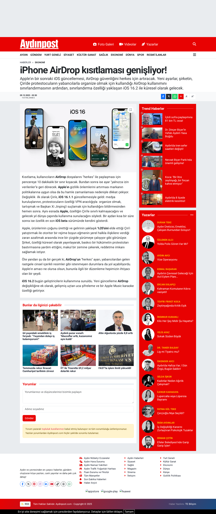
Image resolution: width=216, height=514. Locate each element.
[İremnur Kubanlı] (148, 318)
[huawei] (125, 491)
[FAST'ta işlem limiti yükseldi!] (116, 355)
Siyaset (131, 461)
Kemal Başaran (167, 269)
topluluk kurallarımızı (53, 429)
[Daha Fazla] (181, 96)
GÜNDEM (36, 54)
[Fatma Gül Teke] (148, 410)
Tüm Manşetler (92, 475)
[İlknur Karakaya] (148, 395)
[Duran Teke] (148, 226)
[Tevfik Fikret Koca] (148, 303)
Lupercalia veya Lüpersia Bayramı (171, 398)
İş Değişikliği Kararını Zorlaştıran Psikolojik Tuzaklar (175, 428)
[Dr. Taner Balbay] (148, 349)
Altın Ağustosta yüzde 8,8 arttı (116, 333)
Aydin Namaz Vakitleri (95, 465)
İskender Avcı (165, 361)
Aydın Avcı (163, 255)
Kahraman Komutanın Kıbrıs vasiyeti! (174, 290)
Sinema (131, 472)
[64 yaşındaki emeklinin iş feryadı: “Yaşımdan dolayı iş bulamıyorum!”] (40, 320)
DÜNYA (130, 54)
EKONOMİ (117, 54)
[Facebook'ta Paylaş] (163, 96)
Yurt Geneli (169, 458)
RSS (26, 504)
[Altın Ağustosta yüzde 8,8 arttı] (116, 320)
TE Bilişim (190, 504)
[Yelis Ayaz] (148, 334)
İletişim (131, 475)
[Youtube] (51, 484)
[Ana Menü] (194, 54)
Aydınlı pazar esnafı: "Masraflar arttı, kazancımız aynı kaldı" (76, 336)
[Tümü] (191, 215)
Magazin (131, 468)
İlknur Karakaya (167, 392)
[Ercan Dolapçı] (148, 288)
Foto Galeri (106, 44)
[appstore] (92, 491)
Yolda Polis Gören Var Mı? (172, 243)
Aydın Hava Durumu (94, 461)
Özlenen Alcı (165, 239)
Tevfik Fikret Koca (168, 301)
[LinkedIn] (46, 484)
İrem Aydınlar (166, 422)
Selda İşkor (164, 376)
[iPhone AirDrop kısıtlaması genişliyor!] (78, 138)
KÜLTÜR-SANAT (86, 54)
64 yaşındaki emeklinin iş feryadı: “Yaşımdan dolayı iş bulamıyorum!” (39, 336)
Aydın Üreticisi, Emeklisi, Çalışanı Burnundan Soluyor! (173, 228)
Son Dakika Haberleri (95, 479)
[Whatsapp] (69, 484)
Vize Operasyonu (167, 259)
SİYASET (69, 54)
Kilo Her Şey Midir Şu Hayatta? (175, 321)
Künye (166, 472)
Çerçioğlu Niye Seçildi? (170, 413)
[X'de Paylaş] (168, 96)
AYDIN (24, 54)
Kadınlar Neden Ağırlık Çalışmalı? (170, 382)
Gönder (29, 418)
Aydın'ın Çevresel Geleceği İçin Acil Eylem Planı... (175, 275)
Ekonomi (40, 62)
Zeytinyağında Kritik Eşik (171, 305)
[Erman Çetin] (148, 441)
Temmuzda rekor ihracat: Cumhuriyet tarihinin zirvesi (38, 370)
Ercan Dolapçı (166, 284)
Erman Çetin (165, 438)
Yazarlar (152, 44)
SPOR (140, 54)
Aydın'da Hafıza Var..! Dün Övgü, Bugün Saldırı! (172, 367)
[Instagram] (40, 484)
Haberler (25, 62)
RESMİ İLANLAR (156, 54)
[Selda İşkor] (148, 380)
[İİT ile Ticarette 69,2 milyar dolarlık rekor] (78, 355)
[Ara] (194, 44)
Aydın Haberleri (135, 458)
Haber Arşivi (90, 482)
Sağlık (130, 465)
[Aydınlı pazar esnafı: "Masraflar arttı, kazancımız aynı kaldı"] (78, 320)
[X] (28, 484)
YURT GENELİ (52, 54)
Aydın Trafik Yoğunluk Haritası (100, 468)
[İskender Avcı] (148, 364)
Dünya (166, 468)
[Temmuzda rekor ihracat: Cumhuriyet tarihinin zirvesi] (40, 355)
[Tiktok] (57, 484)
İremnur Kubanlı (167, 317)
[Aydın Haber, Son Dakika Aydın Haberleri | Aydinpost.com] (39, 44)
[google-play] (109, 491)
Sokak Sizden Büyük (169, 336)
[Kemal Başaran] (148, 272)
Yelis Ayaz (163, 332)
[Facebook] (22, 484)
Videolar (130, 44)
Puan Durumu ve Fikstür (96, 472)
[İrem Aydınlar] (148, 426)
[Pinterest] (34, 484)
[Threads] (63, 484)
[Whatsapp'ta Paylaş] (175, 96)
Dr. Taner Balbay (168, 347)
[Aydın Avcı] (148, 257)
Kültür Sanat (169, 461)
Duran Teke (164, 222)
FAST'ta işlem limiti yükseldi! (115, 368)
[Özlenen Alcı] (148, 241)
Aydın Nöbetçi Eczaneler (97, 458)
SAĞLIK (103, 54)
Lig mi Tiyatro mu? (168, 351)
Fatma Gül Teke (166, 409)
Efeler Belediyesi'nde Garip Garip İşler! (173, 444)
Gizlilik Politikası (172, 475)
